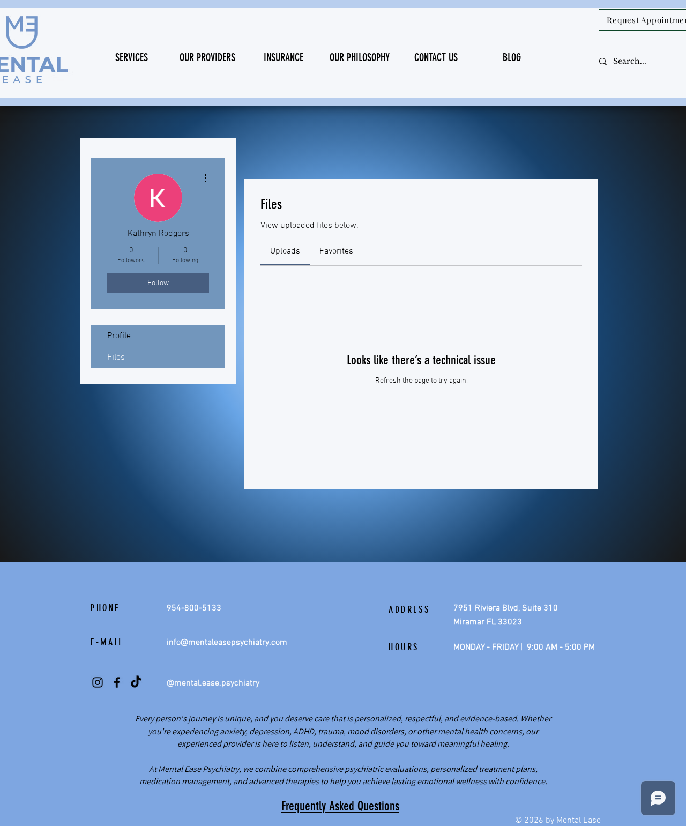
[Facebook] (117, 682)
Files (116, 357)
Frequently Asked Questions (340, 806)
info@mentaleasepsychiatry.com (227, 642)
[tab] (285, 251)
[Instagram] (98, 682)
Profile (119, 336)
